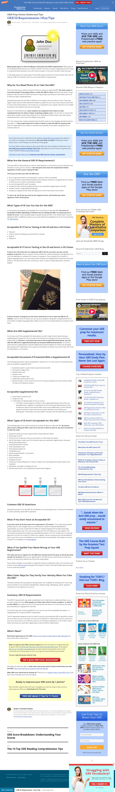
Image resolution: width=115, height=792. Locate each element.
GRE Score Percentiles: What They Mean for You (98, 699)
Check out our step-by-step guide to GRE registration (51, 636)
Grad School (84, 94)
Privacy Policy (21, 777)
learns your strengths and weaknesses (22, 649)
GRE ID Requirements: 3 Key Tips (31, 18)
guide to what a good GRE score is (59, 673)
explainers (45, 22)
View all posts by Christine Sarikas (22, 716)
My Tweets (79, 568)
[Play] (77, 83)
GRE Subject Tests (86, 113)
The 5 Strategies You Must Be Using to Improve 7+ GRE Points (98, 603)
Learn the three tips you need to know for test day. (31, 669)
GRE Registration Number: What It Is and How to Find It (95, 409)
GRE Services (22, 565)
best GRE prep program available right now (24, 148)
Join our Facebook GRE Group (90, 241)
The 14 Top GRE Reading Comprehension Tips (86, 468)
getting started (52, 22)
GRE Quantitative (86, 110)
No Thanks (100, 788)
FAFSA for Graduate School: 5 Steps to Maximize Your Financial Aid (91, 461)
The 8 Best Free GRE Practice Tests (90, 442)
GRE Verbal (83, 117)
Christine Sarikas (16, 22)
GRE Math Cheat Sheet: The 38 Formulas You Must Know (94, 414)
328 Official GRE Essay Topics (102, 635)
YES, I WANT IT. (100, 784)
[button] (57, 2)
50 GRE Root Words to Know (92, 635)
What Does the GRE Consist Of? (89, 447)
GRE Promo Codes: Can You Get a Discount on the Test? (98, 668)
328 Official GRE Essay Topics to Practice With (94, 386)
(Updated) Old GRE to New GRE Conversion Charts (94, 381)
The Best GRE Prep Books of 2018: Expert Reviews (97, 613)
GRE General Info (85, 100)
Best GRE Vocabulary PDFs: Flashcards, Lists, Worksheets (94, 424)
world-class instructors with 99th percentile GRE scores (39, 647)
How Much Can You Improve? (92, 658)
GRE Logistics (35, 22)
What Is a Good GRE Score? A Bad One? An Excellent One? (98, 679)
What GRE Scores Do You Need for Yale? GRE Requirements (90, 500)
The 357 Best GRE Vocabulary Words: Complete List (94, 398)
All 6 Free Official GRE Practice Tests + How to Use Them (98, 689)
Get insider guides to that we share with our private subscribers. (92, 726)
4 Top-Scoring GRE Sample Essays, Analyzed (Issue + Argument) (93, 392)
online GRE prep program (51, 138)
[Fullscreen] (106, 83)
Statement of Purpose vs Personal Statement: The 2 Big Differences (90, 454)
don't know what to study (30, 151)
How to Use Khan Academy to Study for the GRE (94, 429)
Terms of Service (11, 777)
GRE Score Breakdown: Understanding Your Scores (91, 481)
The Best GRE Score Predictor (88, 487)
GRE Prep (82, 107)
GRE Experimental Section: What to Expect (90, 493)
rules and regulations (61, 22)
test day (9, 25)
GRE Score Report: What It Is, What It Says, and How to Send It (95, 419)
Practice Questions (87, 120)
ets (41, 22)
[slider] (91, 82)
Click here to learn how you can (37, 154)
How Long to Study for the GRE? (82, 658)
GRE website (14, 219)
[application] (92, 75)
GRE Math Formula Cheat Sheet (82, 636)
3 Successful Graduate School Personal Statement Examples (94, 403)
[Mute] (104, 83)
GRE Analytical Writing (88, 97)
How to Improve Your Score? (102, 658)
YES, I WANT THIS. (83, 2)
